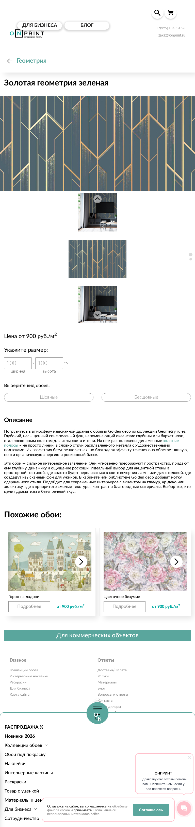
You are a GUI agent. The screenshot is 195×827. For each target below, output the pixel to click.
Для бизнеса (20, 688)
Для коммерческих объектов (97, 635)
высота (49, 371)
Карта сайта (19, 694)
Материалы (107, 682)
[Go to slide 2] (190, 259)
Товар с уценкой (22, 791)
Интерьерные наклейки (29, 676)
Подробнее (29, 606)
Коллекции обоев (24, 670)
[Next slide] (97, 315)
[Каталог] (9, 61)
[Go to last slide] (97, 199)
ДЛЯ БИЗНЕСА (39, 25)
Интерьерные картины (29, 773)
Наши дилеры (109, 707)
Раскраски (15, 782)
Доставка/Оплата (112, 670)
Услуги (103, 676)
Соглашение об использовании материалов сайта (81, 811)
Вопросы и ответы (113, 694)
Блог (101, 688)
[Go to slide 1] (190, 254)
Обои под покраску (25, 754)
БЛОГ (86, 25)
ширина (18, 371)
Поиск (157, 13)
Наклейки (15, 764)
